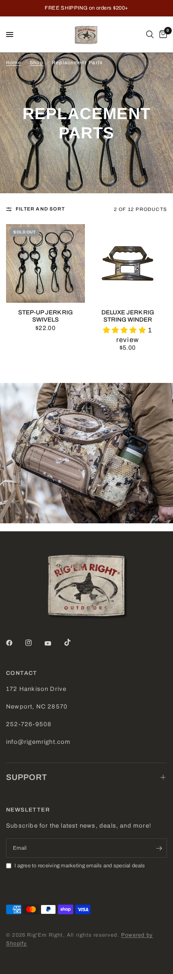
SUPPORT (26, 777)
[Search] (150, 34)
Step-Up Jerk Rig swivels (45, 316)
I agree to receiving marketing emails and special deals (79, 866)
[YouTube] (53, 643)
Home (13, 62)
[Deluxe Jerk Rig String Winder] (127, 263)
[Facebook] (15, 643)
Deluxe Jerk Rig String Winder (127, 316)
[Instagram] (34, 643)
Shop (36, 62)
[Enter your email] (159, 848)
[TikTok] (73, 642)
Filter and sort (40, 209)
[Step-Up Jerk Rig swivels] (45, 263)
